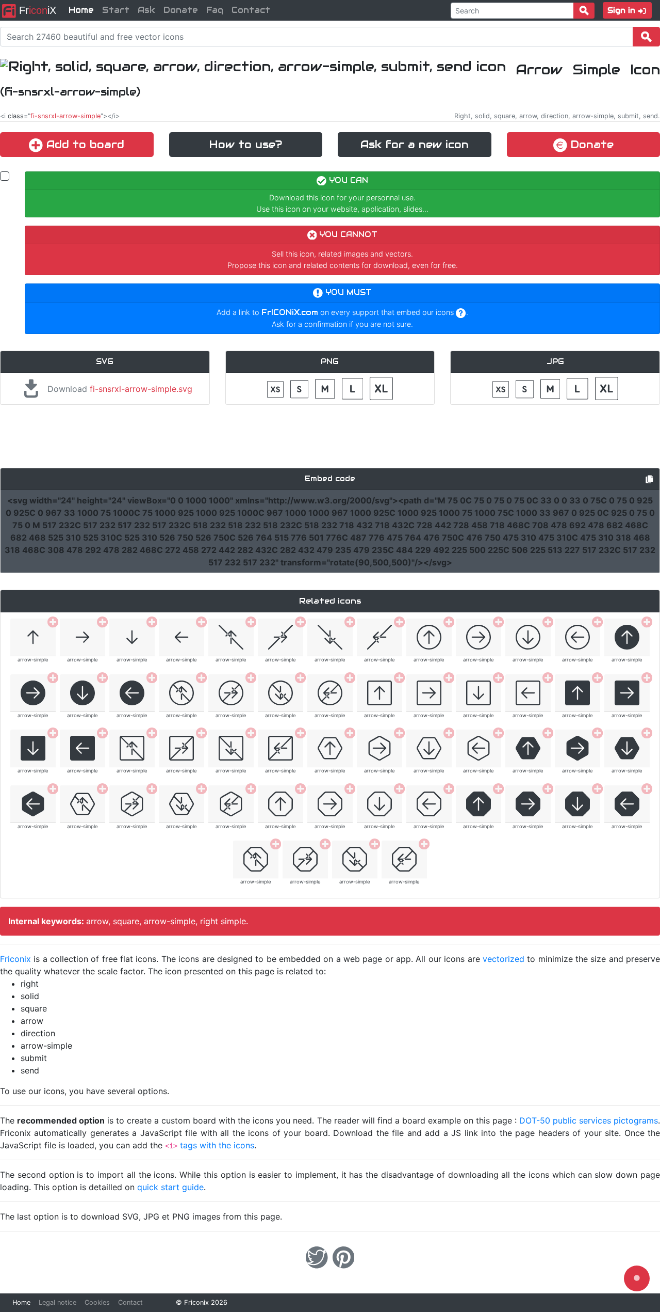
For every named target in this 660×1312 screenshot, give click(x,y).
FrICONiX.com (289, 312)
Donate (180, 10)
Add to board (83, 144)
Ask (146, 10)
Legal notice (57, 1302)
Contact (251, 10)
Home (81, 10)
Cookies (97, 1302)
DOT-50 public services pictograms (588, 1120)
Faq (214, 10)
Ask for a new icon (414, 144)
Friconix (15, 959)
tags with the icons (217, 1145)
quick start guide (170, 1187)
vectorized (503, 959)
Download (118, 389)
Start (115, 10)
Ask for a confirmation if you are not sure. (342, 324)
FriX (36, 10)
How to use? (245, 144)
